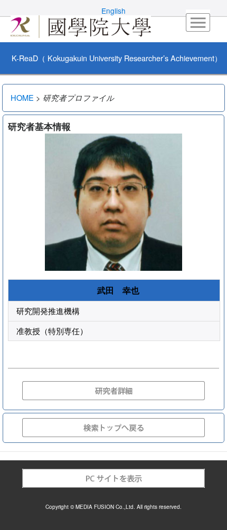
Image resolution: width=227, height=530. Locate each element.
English (113, 10)
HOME (22, 97)
